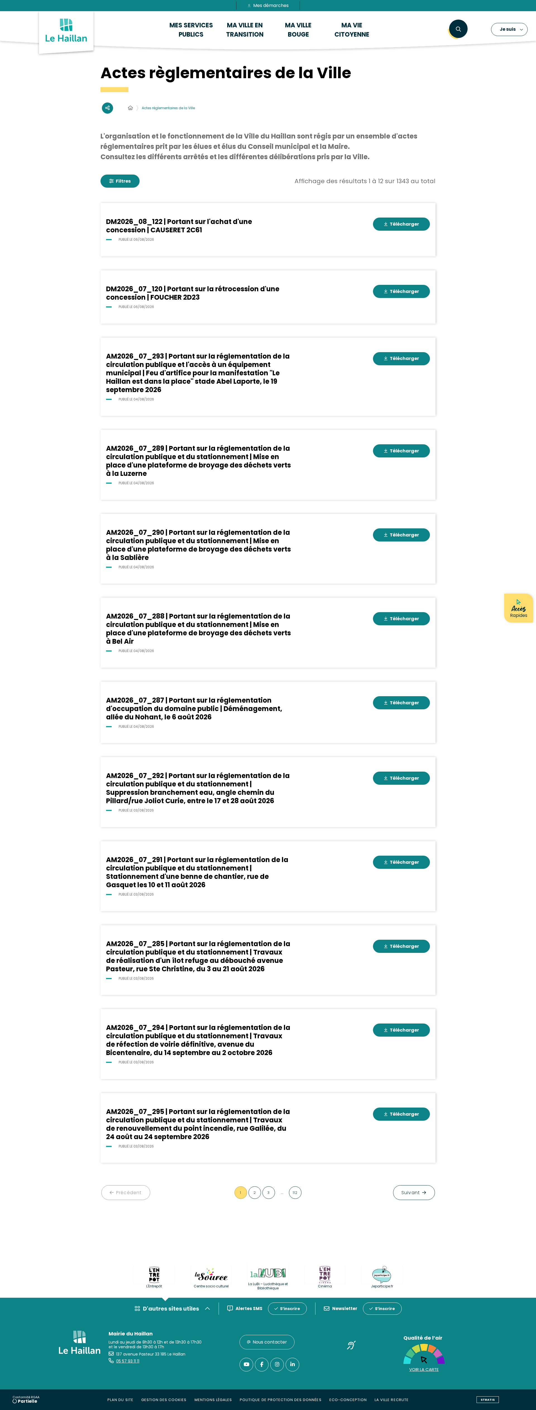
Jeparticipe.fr (382, 1286)
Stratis (488, 1399)
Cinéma (325, 1286)
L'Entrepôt (154, 1286)
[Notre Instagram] (277, 1364)
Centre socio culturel (211, 1286)
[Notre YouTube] (246, 1364)
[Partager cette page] (107, 108)
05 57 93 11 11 (127, 1361)
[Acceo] (351, 1346)
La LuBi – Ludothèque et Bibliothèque (268, 1286)
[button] (458, 29)
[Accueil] (130, 108)
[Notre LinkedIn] (292, 1364)
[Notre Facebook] (262, 1364)
